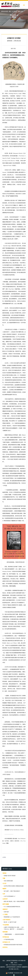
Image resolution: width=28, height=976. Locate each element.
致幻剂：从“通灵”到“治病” (10, 922)
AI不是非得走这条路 (9, 939)
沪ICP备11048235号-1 (14, 969)
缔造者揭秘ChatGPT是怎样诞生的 (12, 917)
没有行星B (6, 911)
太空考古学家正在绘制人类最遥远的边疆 (13, 886)
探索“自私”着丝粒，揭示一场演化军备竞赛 (14, 901)
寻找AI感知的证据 (8, 880)
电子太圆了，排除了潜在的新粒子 (12, 891)
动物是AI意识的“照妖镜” (10, 875)
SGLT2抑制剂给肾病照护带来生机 (12, 906)
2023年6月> (14, 11)
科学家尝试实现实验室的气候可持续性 (13, 944)
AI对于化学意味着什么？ (10, 896)
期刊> (10, 11)
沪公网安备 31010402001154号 (14, 972)
